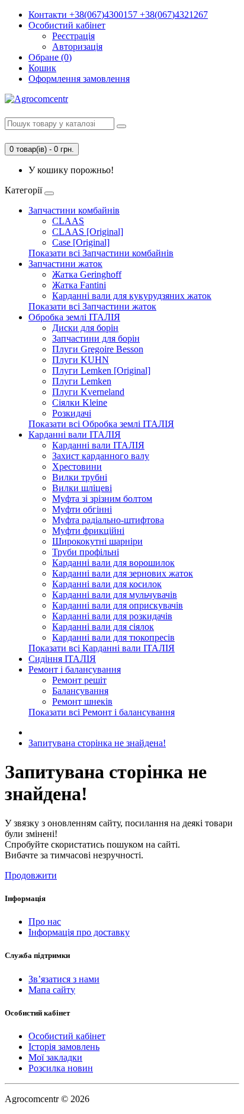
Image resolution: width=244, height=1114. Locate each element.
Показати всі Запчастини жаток (92, 306)
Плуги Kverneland (88, 392)
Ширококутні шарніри (97, 541)
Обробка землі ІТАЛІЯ (74, 317)
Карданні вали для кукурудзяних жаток (131, 296)
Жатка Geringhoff (86, 274)
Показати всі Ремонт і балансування (101, 712)
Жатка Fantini (79, 285)
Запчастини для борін (96, 338)
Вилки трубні (79, 477)
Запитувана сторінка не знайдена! (97, 743)
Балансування (80, 691)
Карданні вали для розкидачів (112, 616)
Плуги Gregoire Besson (97, 349)
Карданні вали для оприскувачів (117, 605)
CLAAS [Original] (87, 232)
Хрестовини (77, 466)
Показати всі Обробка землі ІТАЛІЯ (101, 424)
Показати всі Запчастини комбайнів (101, 253)
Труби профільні (85, 552)
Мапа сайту (51, 990)
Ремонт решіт (79, 680)
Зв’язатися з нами (63, 979)
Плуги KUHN (80, 360)
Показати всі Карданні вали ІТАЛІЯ (101, 648)
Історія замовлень (63, 1047)
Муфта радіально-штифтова (108, 520)
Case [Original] (81, 242)
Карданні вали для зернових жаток (122, 573)
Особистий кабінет (66, 1036)
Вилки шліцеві (82, 488)
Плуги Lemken (81, 381)
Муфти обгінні (82, 509)
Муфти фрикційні (88, 531)
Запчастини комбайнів (74, 210)
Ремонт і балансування (74, 669)
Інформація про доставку (79, 932)
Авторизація (77, 47)
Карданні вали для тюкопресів (113, 637)
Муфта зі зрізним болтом (102, 499)
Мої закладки (55, 1057)
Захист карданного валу (100, 456)
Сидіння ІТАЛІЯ (62, 659)
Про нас (44, 921)
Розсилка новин (60, 1068)
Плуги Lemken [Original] (101, 370)
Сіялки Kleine (79, 402)
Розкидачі (71, 413)
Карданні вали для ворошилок (113, 563)
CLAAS (68, 221)
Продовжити (31, 875)
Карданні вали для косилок (107, 584)
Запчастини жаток (65, 264)
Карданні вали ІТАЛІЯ (74, 434)
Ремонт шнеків (82, 701)
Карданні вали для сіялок (103, 627)
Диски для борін (85, 328)
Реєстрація (73, 36)
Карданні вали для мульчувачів (114, 595)
